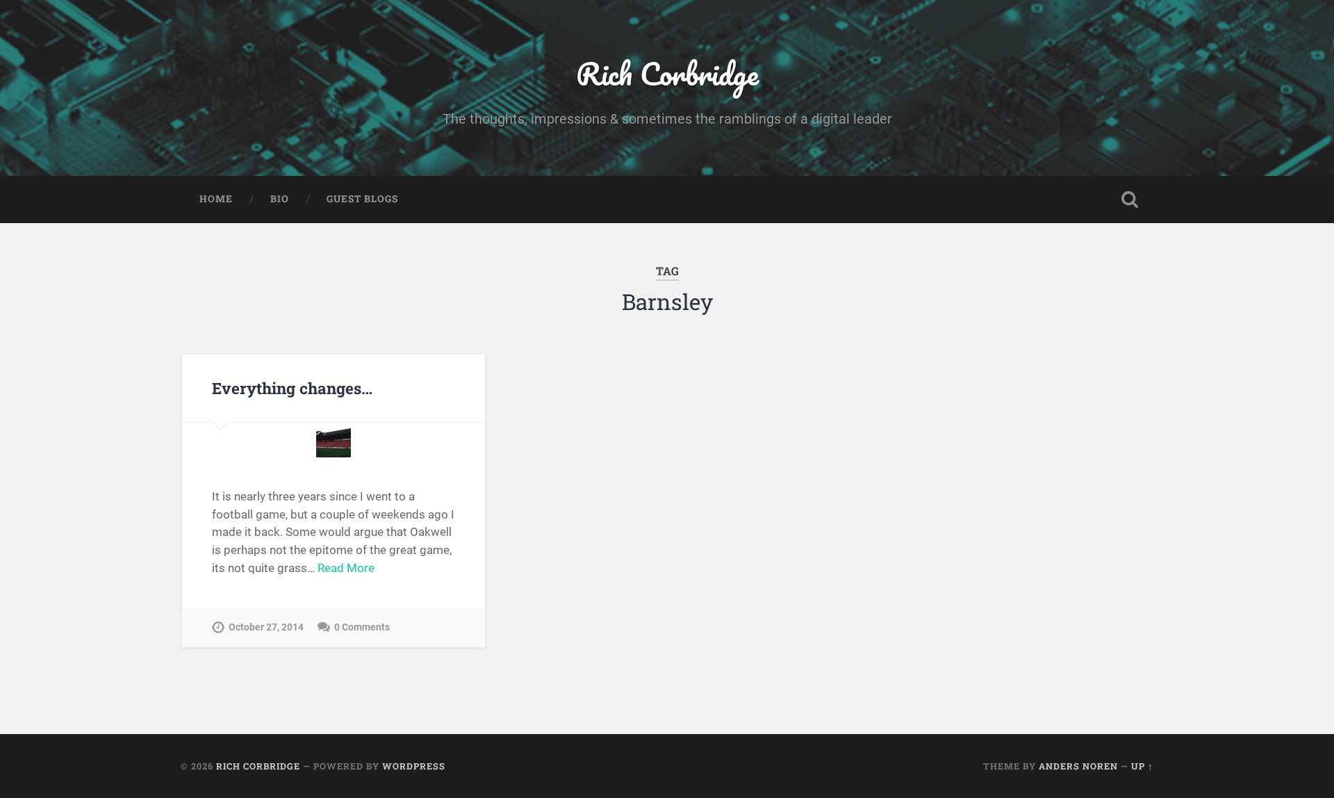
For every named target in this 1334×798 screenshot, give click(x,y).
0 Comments (362, 627)
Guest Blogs (362, 199)
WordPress (413, 766)
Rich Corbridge (667, 73)
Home (216, 199)
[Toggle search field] (1129, 199)
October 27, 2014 (266, 627)
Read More (346, 568)
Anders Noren (1078, 766)
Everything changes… (292, 387)
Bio (279, 199)
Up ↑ (1142, 766)
